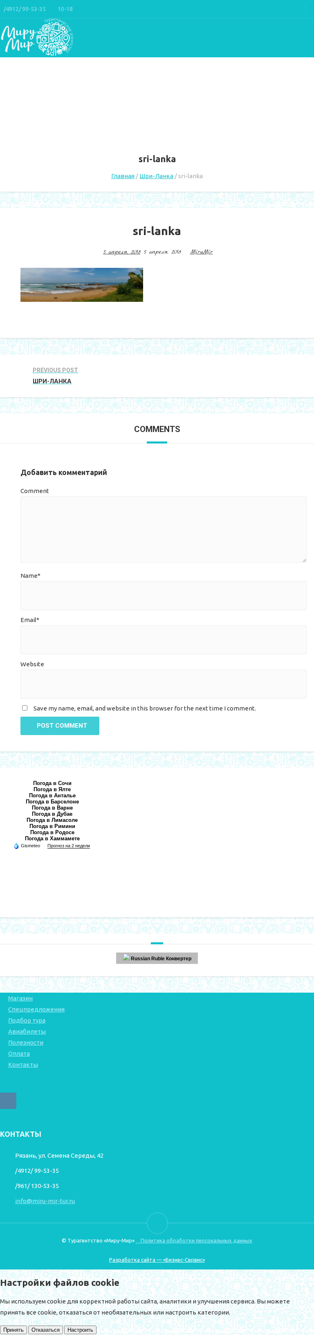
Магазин (20, 998)
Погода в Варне (52, 808)
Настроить (80, 1330)
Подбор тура (26, 1020)
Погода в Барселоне (52, 802)
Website (32, 664)
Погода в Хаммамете (52, 838)
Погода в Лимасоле (52, 820)
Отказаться (45, 1330)
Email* (29, 619)
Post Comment (62, 725)
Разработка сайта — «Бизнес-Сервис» (157, 1260)
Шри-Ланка (156, 175)
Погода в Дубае (52, 814)
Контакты (23, 1064)
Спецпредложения (36, 1009)
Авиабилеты (27, 1031)
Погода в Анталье (52, 795)
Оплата (19, 1053)
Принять (13, 1330)
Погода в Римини (52, 826)
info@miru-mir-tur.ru (45, 1200)
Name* (30, 575)
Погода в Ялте (52, 789)
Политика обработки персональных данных (194, 1240)
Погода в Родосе (52, 832)
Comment (34, 490)
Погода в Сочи (52, 783)
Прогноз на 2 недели (68, 845)
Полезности (25, 1042)
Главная (123, 175)
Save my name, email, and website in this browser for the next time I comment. (145, 708)
